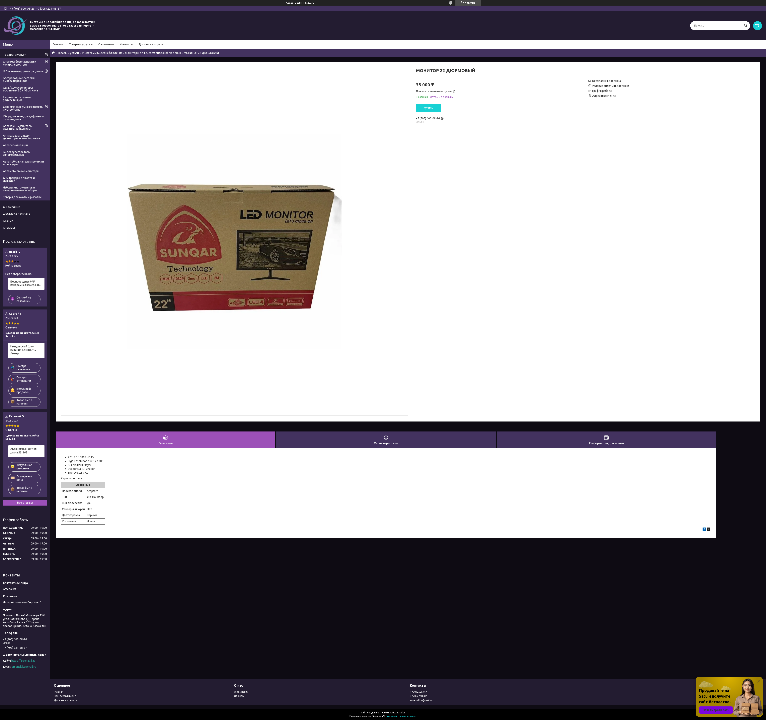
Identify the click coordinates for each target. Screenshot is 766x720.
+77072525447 (418, 691)
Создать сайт (294, 2)
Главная (58, 44)
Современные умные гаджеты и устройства (23, 108)
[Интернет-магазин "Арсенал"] (16, 25)
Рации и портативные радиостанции (17, 99)
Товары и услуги (79, 44)
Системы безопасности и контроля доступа (19, 63)
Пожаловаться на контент (401, 716)
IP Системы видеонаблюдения (102, 53)
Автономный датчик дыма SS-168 (23, 450)
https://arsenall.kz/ (23, 660)
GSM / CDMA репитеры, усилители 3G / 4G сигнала (20, 89)
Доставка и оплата (151, 44)
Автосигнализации (15, 145)
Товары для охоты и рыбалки (22, 197)
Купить (428, 107)
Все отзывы (25, 502)
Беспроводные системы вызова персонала (19, 79)
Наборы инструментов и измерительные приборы (20, 189)
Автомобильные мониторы (21, 171)
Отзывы (9, 227)
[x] (708, 529)
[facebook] (704, 529)
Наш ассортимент (65, 695)
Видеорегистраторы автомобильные (16, 153)
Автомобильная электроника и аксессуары (23, 163)
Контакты (126, 44)
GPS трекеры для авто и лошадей (19, 179)
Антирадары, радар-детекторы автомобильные (21, 137)
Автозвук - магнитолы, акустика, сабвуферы (18, 127)
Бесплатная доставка (606, 80)
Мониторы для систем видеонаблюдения (153, 53)
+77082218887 (418, 695)
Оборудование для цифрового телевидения (23, 118)
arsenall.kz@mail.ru (24, 666)
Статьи (8, 220)
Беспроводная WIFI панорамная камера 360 (25, 283)
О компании (106, 44)
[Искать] (745, 25)
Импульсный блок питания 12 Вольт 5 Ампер (23, 350)
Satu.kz (401, 712)
